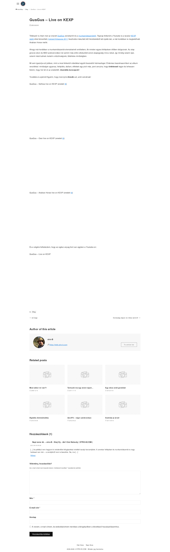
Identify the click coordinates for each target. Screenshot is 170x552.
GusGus (60, 35)
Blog (34, 312)
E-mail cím (34, 507)
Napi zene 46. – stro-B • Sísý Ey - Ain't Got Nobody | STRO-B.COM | (62, 442)
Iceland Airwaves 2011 (58, 39)
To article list (129, 345)
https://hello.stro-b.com (58, 344)
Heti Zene (80, 545)
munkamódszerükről (87, 35)
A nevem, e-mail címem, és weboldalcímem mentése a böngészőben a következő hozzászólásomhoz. (75, 526)
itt (65, 84)
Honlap (32, 517)
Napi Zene (89, 545)
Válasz (33, 455)
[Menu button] (18, 3)
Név (31, 498)
